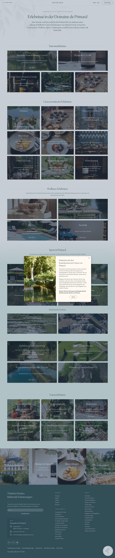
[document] (57, 279)
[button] (89, 258)
